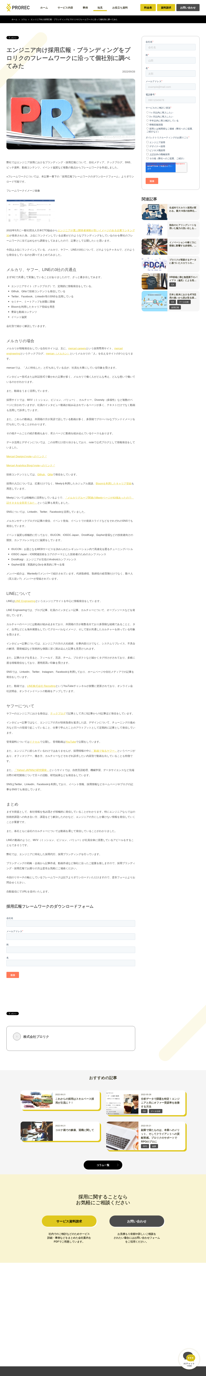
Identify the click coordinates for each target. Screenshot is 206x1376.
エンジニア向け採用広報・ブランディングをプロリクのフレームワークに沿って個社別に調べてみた (74, 19)
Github (41, 474)
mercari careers (77, 348)
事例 (85, 7)
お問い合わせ (188, 7)
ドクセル (35, 741)
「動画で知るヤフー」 (104, 750)
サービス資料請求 (69, 1221)
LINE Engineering (25, 601)
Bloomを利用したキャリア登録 (113, 483)
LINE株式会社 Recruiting (41, 686)
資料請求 (166, 7)
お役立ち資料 (120, 7)
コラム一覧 (103, 1165)
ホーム (44, 7)
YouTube (71, 741)
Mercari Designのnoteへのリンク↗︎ (26, 456)
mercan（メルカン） (58, 353)
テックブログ (58, 713)
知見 (100, 7)
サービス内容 (65, 7)
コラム (24, 19)
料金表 (148, 7)
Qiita (50, 474)
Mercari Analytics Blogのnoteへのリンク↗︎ (30, 465)
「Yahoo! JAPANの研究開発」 (31, 770)
